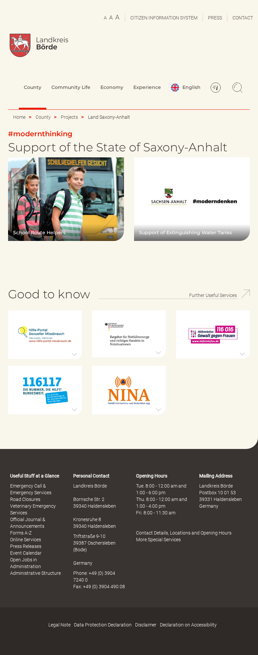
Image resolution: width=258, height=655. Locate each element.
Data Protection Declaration (103, 624)
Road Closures (25, 499)
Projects (69, 117)
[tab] (45, 334)
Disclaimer (146, 624)
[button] (45, 334)
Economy (111, 87)
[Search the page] (238, 88)
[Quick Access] (217, 88)
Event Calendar (26, 553)
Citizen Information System (164, 17)
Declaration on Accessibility (188, 624)
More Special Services (158, 539)
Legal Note (59, 624)
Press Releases (25, 546)
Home (19, 117)
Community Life (70, 87)
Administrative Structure (35, 573)
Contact (242, 17)
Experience (147, 87)
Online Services (25, 539)
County (32, 87)
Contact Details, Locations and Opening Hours (183, 533)
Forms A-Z (21, 533)
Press (215, 17)
